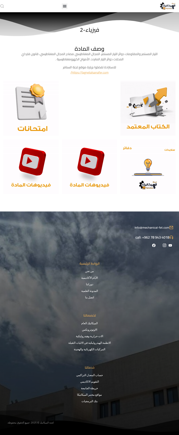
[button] (64, 6)
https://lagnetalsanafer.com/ (89, 72)
